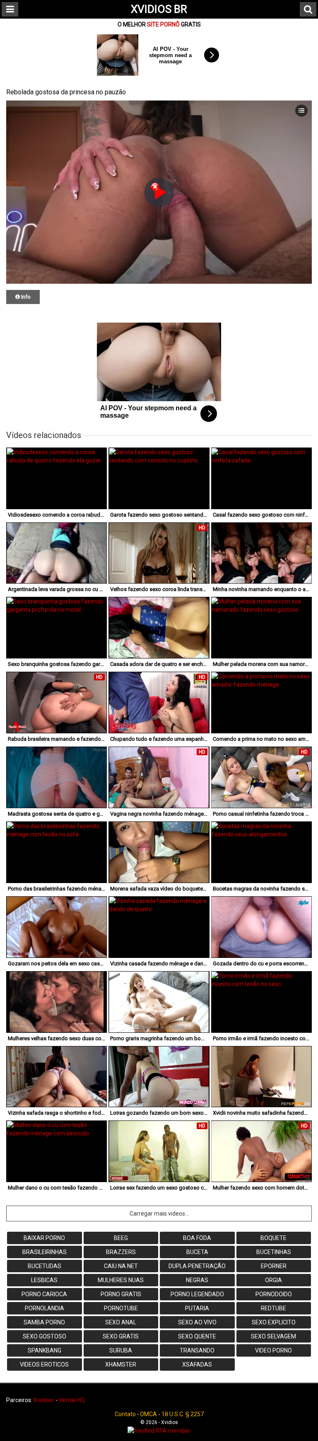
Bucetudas (44, 1266)
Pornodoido (273, 1294)
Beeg (121, 1238)
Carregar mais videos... (159, 1213)
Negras (197, 1280)
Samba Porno (44, 1322)
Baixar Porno (44, 1238)
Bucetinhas (273, 1252)
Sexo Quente (197, 1336)
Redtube (273, 1308)
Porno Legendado (197, 1294)
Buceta (197, 1252)
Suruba (120, 1350)
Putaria (197, 1308)
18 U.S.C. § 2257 (182, 1414)
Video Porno (273, 1350)
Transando (197, 1350)
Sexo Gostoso (44, 1336)
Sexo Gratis (121, 1336)
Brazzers (121, 1252)
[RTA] (159, 1431)
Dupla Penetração (197, 1266)
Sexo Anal (120, 1322)
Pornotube (121, 1308)
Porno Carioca (44, 1294)
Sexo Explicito (274, 1322)
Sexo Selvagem (273, 1336)
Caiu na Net (121, 1266)
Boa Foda (197, 1238)
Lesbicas (44, 1280)
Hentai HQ (72, 1400)
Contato (125, 1414)
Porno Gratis (121, 1294)
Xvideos (44, 1400)
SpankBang (44, 1350)
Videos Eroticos (44, 1364)
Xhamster (120, 1364)
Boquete (273, 1238)
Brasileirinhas (44, 1252)
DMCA (148, 1414)
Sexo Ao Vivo (197, 1322)
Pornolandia (44, 1308)
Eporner (274, 1266)
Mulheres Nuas (121, 1280)
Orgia (273, 1280)
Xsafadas (197, 1364)
